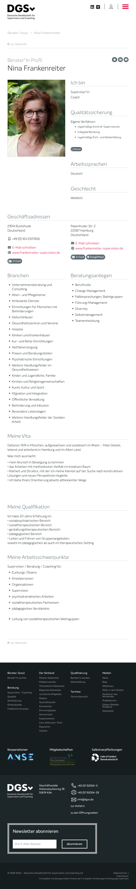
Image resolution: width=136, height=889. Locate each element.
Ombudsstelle (14, 705)
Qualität (11, 696)
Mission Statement (49, 678)
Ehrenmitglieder (47, 710)
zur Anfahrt (78, 806)
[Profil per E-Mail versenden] (126, 59)
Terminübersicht (79, 696)
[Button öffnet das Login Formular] (111, 6)
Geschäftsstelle (47, 702)
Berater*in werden (80, 678)
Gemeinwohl (45, 714)
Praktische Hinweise (18, 709)
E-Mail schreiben (24, 247)
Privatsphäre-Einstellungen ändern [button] (54, 878)
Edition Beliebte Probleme (110, 705)
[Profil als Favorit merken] (114, 59)
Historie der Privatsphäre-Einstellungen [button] (88, 878)
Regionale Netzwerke (50, 690)
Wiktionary (108, 686)
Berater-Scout (17, 33)
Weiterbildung (78, 682)
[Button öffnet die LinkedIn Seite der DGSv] (90, 6)
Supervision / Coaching (19, 692)
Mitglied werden (47, 682)
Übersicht (18, 44)
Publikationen (109, 700)
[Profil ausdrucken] (120, 59)
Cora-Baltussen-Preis (50, 722)
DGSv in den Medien (113, 690)
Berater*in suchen (17, 678)
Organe (43, 698)
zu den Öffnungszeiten (84, 813)
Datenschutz (120, 872)
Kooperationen (47, 718)
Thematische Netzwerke (51, 686)
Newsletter (108, 711)
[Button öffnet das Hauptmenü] (125, 6)
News (105, 678)
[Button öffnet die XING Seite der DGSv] (99, 6)
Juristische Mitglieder (50, 694)
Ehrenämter (45, 706)
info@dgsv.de (85, 799)
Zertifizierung (14, 701)
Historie (43, 731)
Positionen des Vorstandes (110, 695)
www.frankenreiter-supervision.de (36, 253)
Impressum (123, 876)
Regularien (44, 727)
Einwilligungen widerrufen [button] (117, 878)
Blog (104, 682)
